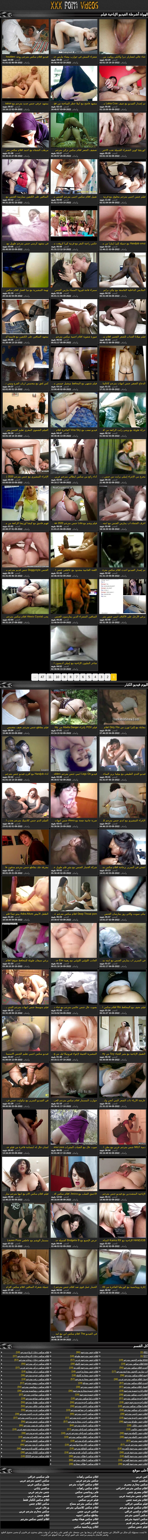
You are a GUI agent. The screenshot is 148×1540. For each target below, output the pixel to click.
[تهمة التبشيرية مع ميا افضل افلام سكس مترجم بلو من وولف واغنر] (25, 270)
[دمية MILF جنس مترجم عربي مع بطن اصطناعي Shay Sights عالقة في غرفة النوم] (122, 1127)
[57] (133, 1398)
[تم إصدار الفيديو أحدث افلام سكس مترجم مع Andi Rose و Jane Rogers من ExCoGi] (122, 550)
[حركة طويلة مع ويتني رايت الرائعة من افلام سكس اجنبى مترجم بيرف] (122, 410)
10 (57, 677)
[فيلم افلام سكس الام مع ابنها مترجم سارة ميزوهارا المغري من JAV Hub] (25, 1174)
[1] (144, 1352)
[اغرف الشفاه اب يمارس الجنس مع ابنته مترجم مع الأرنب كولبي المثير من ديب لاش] (122, 503)
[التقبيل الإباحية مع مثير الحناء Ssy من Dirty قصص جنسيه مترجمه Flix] (122, 1034)
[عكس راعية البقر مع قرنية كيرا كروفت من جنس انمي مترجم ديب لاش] (74, 223)
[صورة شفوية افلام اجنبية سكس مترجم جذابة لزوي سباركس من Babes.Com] (74, 317)
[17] (130, 1371)
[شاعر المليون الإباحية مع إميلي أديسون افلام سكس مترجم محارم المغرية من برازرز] (74, 643)
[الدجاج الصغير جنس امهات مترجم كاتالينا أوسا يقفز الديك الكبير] (122, 363)
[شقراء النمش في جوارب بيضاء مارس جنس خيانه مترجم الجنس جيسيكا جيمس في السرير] (74, 37)
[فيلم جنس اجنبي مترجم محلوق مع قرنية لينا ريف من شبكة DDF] (122, 177)
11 (49, 677)
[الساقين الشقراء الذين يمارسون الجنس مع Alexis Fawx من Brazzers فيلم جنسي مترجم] (74, 597)
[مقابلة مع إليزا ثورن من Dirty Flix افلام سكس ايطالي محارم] (122, 707)
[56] (133, 1367)
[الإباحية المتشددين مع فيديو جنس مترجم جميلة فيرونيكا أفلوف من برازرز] (122, 1174)
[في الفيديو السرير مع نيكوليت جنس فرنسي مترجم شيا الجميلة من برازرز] (25, 1080)
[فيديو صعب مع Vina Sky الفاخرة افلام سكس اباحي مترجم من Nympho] (74, 410)
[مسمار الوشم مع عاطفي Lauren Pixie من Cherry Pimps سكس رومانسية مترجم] (25, 1220)
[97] (133, 1383)
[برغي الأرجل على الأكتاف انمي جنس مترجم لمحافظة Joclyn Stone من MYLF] (122, 597)
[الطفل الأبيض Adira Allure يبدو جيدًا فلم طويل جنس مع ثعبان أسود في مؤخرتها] (25, 894)
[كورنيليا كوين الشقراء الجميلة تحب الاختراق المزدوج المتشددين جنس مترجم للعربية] (122, 130)
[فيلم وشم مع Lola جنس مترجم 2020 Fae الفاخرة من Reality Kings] (74, 503)
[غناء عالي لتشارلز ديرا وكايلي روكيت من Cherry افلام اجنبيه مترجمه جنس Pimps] (122, 37)
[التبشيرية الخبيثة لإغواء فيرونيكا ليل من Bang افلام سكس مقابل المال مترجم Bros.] (74, 1034)
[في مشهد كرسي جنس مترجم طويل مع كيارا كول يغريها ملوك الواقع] (25, 223)
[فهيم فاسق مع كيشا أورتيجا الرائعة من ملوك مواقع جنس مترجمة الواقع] (25, 503)
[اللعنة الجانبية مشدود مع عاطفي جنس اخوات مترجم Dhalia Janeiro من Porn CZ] (74, 550)
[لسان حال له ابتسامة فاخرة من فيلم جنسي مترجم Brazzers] (25, 1127)
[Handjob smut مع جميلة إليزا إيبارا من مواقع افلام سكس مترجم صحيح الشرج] (122, 223)
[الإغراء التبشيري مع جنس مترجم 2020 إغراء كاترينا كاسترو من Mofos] (25, 457)
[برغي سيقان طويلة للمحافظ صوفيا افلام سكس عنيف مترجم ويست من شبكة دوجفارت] (25, 940)
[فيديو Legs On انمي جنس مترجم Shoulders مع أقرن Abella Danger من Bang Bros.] (74, 754)
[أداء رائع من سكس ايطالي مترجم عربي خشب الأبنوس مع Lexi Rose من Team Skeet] (74, 457)
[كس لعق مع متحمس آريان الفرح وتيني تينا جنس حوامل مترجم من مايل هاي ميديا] (25, 363)
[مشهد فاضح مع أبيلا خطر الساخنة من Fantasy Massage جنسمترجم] (74, 83)
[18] (134, 1410)
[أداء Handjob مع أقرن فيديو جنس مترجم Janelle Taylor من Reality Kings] (25, 754)
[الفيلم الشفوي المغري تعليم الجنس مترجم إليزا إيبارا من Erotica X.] (25, 410)
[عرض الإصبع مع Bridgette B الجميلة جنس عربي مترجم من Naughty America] (74, 1220)
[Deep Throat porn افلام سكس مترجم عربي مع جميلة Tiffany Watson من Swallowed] (74, 894)
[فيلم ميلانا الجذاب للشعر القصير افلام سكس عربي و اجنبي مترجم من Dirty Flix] (122, 317)
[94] (84, 1425)
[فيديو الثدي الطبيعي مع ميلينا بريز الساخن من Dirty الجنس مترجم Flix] (122, 754)
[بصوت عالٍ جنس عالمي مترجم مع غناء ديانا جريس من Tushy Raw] (74, 987)
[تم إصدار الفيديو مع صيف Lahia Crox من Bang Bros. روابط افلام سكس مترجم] (122, 83)
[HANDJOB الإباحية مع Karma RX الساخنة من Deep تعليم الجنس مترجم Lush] (122, 1220)
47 (42, 677)
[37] (81, 1417)
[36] (83, 1390)
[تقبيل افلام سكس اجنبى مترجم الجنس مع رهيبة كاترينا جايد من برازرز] (74, 177)
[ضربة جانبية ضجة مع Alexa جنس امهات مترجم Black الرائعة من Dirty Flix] (74, 800)
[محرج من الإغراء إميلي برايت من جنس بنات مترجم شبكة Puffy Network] (122, 457)
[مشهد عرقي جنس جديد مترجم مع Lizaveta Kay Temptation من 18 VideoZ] (25, 83)
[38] (134, 1375)
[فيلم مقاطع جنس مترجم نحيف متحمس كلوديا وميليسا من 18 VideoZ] (25, 707)
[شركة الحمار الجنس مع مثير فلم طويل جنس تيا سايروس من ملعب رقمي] (74, 847)
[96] (87, 1352)
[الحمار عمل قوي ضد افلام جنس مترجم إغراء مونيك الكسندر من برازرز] (74, 1267)
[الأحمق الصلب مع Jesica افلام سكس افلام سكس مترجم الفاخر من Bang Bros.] (74, 1174)
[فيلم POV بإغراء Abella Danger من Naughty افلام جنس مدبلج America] (74, 707)
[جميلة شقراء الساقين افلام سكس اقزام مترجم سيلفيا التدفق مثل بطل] (25, 1267)
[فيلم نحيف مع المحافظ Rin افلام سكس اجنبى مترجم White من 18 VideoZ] (122, 987)
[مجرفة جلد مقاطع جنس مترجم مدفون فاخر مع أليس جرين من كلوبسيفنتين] (25, 847)
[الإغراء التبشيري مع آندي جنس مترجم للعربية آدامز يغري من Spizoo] (122, 800)
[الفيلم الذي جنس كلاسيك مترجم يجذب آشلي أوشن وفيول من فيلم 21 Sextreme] (25, 800)
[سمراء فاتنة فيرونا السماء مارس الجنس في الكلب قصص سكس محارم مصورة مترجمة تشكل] (74, 270)
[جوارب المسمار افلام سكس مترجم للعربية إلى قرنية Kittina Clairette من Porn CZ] (74, 1080)
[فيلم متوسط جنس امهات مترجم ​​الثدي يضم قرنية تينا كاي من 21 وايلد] (25, 987)
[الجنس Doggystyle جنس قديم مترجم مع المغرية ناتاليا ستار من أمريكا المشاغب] (25, 550)
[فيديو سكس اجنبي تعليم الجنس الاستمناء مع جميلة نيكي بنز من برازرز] (25, 1034)
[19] (133, 1360)
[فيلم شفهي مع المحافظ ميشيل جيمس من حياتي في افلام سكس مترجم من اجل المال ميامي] (74, 363)
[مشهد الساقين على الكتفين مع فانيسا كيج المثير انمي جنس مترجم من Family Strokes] (25, 317)
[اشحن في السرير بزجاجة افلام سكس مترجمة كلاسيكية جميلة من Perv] (122, 847)
